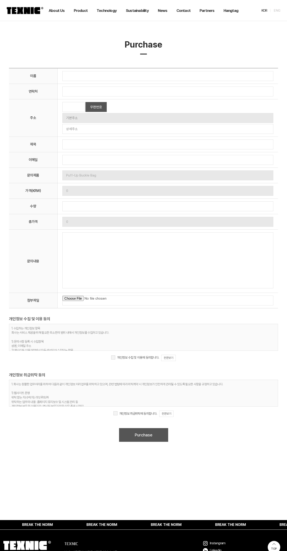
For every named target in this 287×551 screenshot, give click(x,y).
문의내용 (33, 261)
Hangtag (231, 10)
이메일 (33, 160)
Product (81, 10)
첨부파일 (33, 300)
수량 (33, 206)
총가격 (33, 222)
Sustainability (137, 10)
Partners (207, 10)
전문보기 (168, 357)
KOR (264, 11)
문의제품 (33, 175)
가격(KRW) (33, 191)
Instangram (218, 543)
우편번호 (96, 107)
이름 (33, 76)
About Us (57, 10)
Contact (183, 10)
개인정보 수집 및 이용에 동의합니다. (138, 357)
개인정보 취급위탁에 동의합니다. (138, 413)
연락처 (33, 91)
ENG (277, 11)
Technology (107, 10)
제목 (33, 144)
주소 (33, 118)
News (162, 10)
